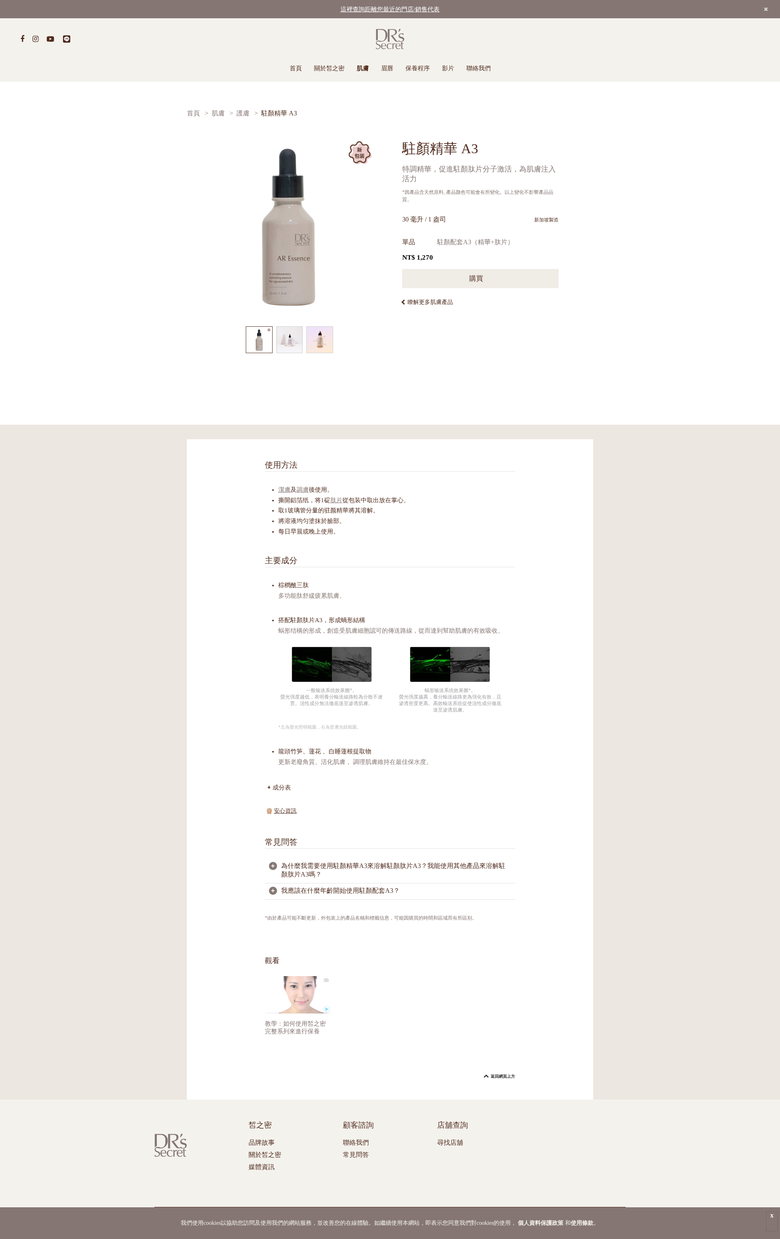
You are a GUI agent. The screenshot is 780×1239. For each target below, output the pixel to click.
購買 (477, 278)
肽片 (336, 500)
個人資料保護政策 (540, 1223)
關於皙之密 (329, 68)
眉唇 (387, 68)
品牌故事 (262, 1142)
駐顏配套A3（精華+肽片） (475, 242)
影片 (448, 68)
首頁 (296, 68)
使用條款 (582, 1223)
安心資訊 (285, 811)
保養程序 (417, 68)
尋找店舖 (450, 1142)
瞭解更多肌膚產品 (430, 302)
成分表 (282, 787)
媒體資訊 (262, 1166)
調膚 (303, 489)
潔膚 (284, 489)
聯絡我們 (478, 68)
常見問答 (356, 1154)
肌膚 (363, 68)
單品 (408, 242)
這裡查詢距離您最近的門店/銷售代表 (390, 9)
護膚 (242, 113)
